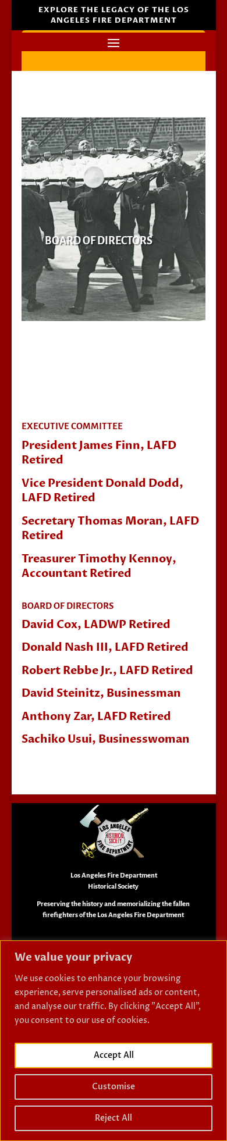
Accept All (114, 1055)
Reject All (113, 1118)
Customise (113, 1086)
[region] (113, 1040)
